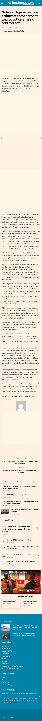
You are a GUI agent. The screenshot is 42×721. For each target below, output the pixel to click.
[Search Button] (40, 3)
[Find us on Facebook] (1, 713)
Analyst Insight (6, 648)
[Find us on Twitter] (4, 713)
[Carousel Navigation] (38, 596)
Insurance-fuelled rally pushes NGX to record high (23, 555)
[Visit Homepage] (21, 3)
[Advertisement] (21, 55)
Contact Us (5, 682)
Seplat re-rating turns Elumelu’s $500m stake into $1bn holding (23, 634)
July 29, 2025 (13, 27)
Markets (4, 661)
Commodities (5, 656)
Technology (5, 663)
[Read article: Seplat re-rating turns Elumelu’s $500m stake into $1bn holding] (5, 636)
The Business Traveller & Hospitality (13, 666)
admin (5, 27)
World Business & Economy (10, 669)
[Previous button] (36, 596)
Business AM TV (6, 651)
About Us (4, 680)
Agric (7, 9)
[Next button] (39, 596)
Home (3, 9)
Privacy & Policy (6, 685)
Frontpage (4, 646)
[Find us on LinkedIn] (7, 713)
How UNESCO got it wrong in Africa (16, 495)
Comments (5, 653)
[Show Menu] (2, 3)
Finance (4, 658)
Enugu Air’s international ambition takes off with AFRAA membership (25, 626)
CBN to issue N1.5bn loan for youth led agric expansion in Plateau (15, 529)
